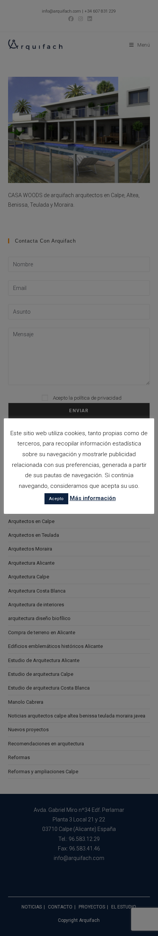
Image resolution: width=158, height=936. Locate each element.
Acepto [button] (56, 498)
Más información (93, 498)
